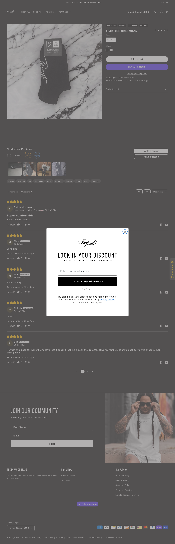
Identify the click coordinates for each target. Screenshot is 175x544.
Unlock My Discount (87, 281)
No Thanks (87, 289)
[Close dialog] (125, 231)
